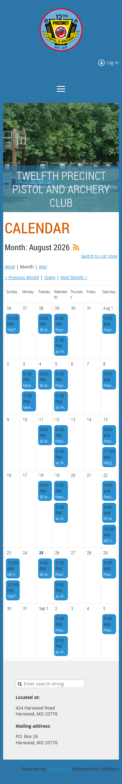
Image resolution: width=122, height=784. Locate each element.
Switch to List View (99, 256)
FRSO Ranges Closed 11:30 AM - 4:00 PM (109, 463)
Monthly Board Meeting (28, 385)
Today (49, 277)
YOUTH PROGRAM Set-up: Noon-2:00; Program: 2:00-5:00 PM (12, 330)
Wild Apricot (59, 769)
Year (43, 267)
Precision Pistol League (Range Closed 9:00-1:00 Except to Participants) (109, 330)
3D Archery (45, 330)
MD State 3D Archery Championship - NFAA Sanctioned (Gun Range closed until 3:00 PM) (109, 540)
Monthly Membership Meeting (28, 407)
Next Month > (73, 277)
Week (10, 267)
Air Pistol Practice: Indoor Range (61, 351)
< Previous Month (22, 277)
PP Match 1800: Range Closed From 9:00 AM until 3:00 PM (109, 519)
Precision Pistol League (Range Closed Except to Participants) (61, 330)
